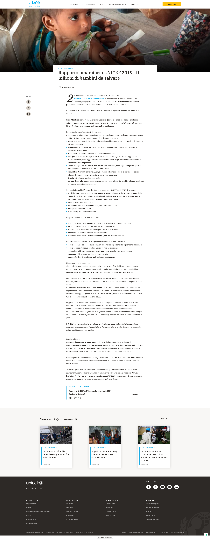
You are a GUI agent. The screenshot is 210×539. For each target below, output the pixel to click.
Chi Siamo (74, 4)
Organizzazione (31, 503)
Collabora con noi (32, 523)
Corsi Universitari (72, 519)
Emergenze (70, 507)
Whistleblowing (31, 519)
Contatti (29, 515)
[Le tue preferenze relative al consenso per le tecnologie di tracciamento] (206, 535)
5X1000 (148, 511)
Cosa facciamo (88, 4)
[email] (28, 114)
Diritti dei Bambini (72, 511)
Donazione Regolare (152, 503)
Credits (123, 532)
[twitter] (28, 108)
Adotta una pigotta (152, 507)
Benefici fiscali (150, 515)
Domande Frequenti (152, 519)
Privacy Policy (150, 532)
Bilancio (29, 507)
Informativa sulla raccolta (105, 537)
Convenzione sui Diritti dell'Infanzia (38, 511)
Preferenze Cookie (177, 532)
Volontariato (110, 503)
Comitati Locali (111, 511)
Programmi (69, 503)
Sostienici (135, 4)
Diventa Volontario (117, 4)
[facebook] (28, 102)
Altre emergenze (65, 68)
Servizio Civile (110, 515)
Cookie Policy (163, 532)
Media (102, 4)
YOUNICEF (109, 507)
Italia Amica (70, 515)
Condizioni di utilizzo (136, 532)
